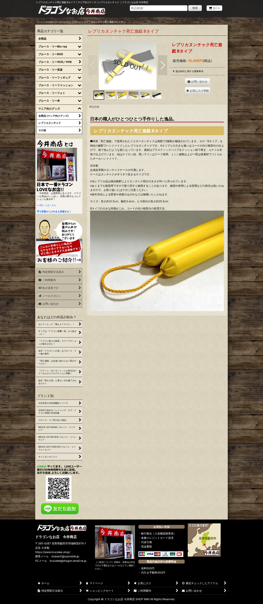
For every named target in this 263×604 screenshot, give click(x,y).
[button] (92, 65)
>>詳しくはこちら (46, 205)
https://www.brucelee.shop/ (52, 552)
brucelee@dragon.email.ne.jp (68, 560)
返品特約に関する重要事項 (189, 71)
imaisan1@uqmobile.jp (65, 556)
